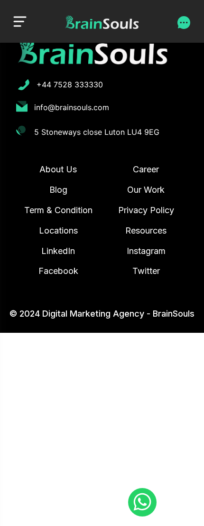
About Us (58, 169)
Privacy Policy (146, 210)
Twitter (146, 271)
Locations (58, 230)
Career (146, 169)
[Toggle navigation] (20, 21)
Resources (146, 230)
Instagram (146, 251)
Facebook (58, 271)
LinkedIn (58, 251)
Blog (58, 190)
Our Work (146, 190)
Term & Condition (58, 210)
